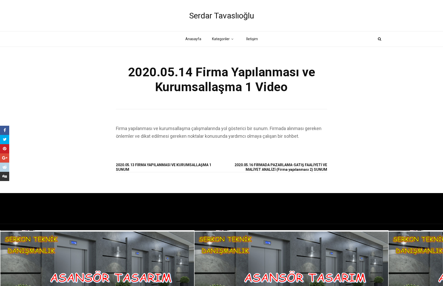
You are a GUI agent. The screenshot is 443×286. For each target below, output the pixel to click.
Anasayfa (193, 39)
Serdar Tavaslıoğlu (221, 15)
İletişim (252, 39)
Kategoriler (221, 39)
